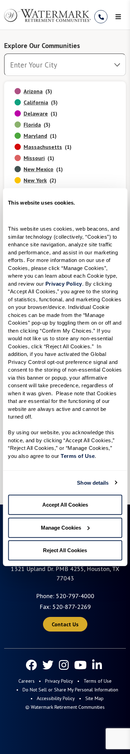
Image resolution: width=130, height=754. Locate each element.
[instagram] (64, 665)
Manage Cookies (61, 527)
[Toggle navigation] (118, 16)
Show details (93, 482)
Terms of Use (98, 681)
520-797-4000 (75, 596)
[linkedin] (97, 665)
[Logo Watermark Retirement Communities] (47, 15)
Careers (26, 681)
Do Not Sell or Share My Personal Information (70, 689)
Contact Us (65, 624)
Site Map (94, 698)
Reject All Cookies (65, 550)
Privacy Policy (59, 681)
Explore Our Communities (42, 45)
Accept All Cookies (65, 505)
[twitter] (47, 665)
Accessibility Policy (56, 698)
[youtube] (80, 665)
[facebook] (31, 665)
